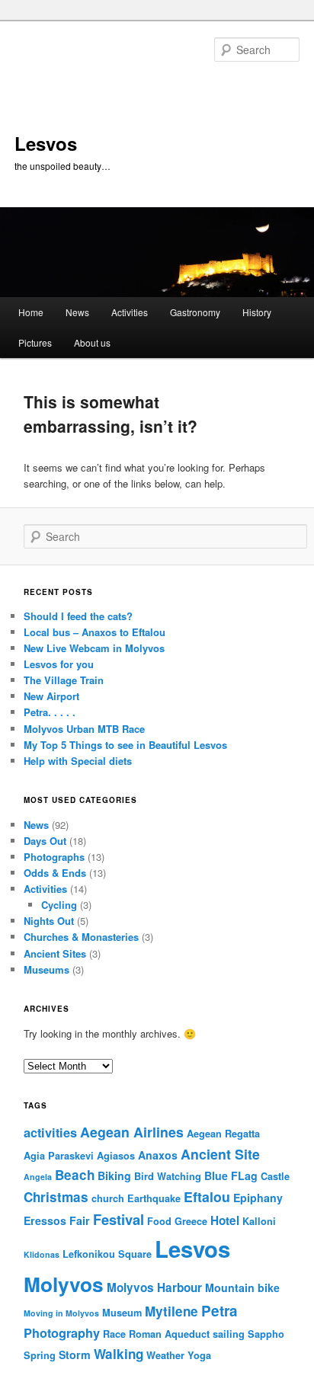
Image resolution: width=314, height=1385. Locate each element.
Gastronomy (195, 311)
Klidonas (41, 1254)
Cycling (59, 904)
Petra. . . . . (49, 712)
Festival (118, 1219)
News (77, 311)
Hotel (224, 1220)
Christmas (56, 1197)
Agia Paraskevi (59, 1156)
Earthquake (154, 1198)
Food (159, 1221)
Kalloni (259, 1221)
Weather (165, 1355)
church (107, 1198)
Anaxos (158, 1155)
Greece (191, 1221)
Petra (219, 1310)
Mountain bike (242, 1287)
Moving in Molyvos (61, 1313)
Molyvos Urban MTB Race (84, 728)
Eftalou (207, 1196)
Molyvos (64, 1283)
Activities (129, 311)
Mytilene (171, 1311)
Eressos (45, 1220)
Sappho (266, 1334)
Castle (275, 1176)
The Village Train (64, 680)
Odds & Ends (55, 872)
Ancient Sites (55, 953)
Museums (46, 969)
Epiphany (258, 1197)
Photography (62, 1333)
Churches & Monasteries (81, 936)
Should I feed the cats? (78, 616)
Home (30, 311)
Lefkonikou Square (107, 1254)
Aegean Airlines (132, 1131)
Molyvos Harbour (154, 1287)
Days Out (45, 840)
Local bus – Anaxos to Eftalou (94, 632)
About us (92, 342)
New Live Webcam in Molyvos (94, 648)
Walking (118, 1354)
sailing (229, 1334)
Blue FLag (231, 1175)
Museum (122, 1312)
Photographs (54, 856)
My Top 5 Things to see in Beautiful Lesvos (125, 744)
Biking (114, 1175)
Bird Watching (167, 1176)
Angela (38, 1176)
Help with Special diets (78, 760)
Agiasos (116, 1156)
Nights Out (49, 920)
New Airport (51, 696)
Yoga (199, 1355)
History (256, 311)
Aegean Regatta (223, 1133)
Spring (40, 1355)
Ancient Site (220, 1153)
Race (114, 1334)
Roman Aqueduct (169, 1334)
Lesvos (45, 143)
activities (50, 1132)
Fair (79, 1220)
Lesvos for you (59, 664)
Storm (75, 1354)
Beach (75, 1175)
